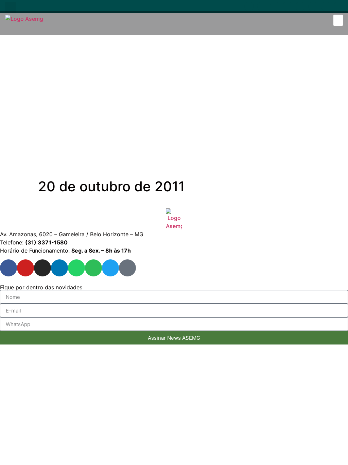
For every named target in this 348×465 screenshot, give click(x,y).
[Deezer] (338, 6)
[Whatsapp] (300, 6)
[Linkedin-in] (287, 6)
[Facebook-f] (249, 6)
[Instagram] (274, 6)
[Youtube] (261, 6)
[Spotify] (312, 6)
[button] (10, 7)
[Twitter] (325, 6)
